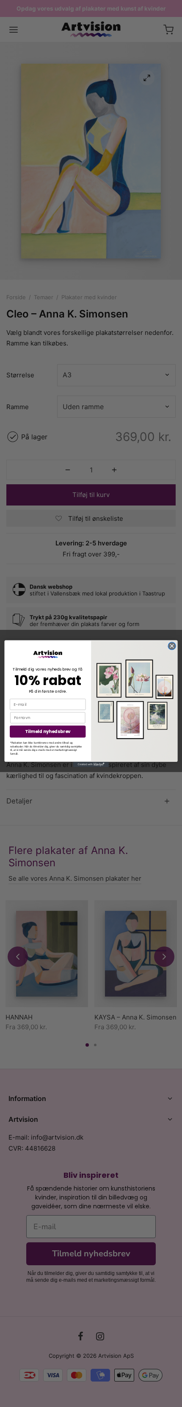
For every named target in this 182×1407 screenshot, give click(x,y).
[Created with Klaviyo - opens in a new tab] (91, 764)
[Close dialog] (172, 645)
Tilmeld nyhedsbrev (48, 731)
